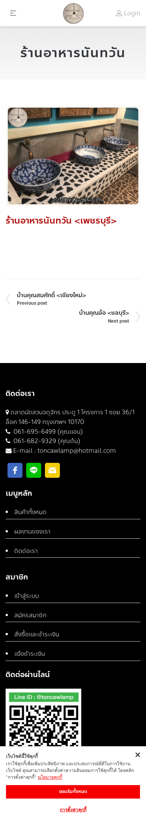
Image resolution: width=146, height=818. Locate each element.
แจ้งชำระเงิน (29, 653)
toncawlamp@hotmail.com (76, 450)
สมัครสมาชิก (30, 615)
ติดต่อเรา (26, 551)
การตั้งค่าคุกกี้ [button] (73, 809)
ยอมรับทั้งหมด (73, 791)
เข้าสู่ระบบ (26, 595)
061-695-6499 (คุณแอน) (47, 431)
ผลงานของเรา (32, 531)
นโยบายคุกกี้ (50, 777)
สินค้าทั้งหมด (30, 512)
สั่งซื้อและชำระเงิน (36, 634)
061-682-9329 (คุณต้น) (46, 441)
